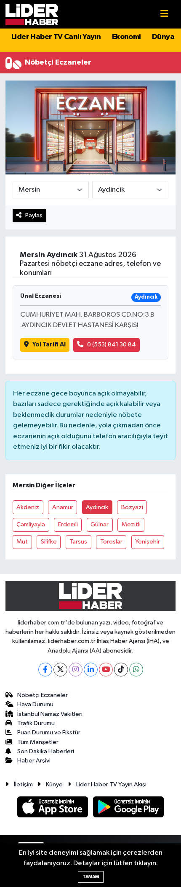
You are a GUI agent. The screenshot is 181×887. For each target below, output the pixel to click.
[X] (60, 669)
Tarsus (78, 541)
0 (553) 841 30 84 (111, 344)
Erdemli (68, 524)
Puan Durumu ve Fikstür (48, 732)
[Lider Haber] (31, 14)
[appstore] (53, 808)
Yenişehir (147, 541)
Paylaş (34, 215)
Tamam (91, 876)
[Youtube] (106, 669)
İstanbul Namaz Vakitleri (50, 714)
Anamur (62, 507)
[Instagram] (76, 669)
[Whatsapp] (136, 669)
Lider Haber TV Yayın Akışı (111, 784)
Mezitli (131, 524)
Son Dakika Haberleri (45, 751)
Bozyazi (132, 507)
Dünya (163, 37)
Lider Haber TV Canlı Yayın (56, 37)
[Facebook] (45, 669)
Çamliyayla (30, 524)
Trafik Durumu (36, 723)
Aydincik (97, 507)
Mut (22, 541)
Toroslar (111, 541)
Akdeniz (27, 507)
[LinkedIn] (91, 669)
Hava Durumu (35, 704)
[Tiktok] (121, 669)
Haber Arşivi (34, 760)
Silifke (49, 541)
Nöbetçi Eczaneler (42, 695)
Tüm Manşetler (38, 742)
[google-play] (128, 808)
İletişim (23, 784)
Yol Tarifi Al (49, 344)
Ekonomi (126, 37)
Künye (54, 784)
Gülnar (99, 524)
